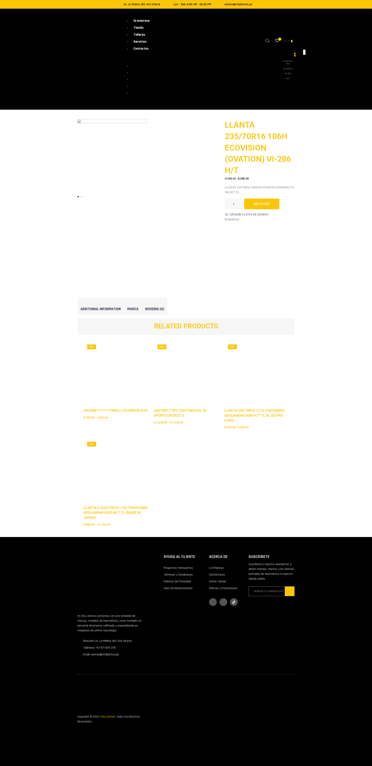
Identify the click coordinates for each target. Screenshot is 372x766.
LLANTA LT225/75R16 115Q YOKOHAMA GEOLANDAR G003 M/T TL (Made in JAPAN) (115, 512)
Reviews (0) (154, 309)
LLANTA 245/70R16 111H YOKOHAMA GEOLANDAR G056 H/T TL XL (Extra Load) (254, 415)
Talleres (139, 34)
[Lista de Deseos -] (278, 41)
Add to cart (262, 204)
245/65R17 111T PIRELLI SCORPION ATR (115, 410)
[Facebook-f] (213, 602)
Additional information (100, 309)
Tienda (138, 27)
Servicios (139, 41)
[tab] (101, 309)
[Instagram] (223, 602)
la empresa (141, 20)
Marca (133, 309)
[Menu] (127, 57)
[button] (246, 214)
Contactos (141, 48)
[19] (112, 153)
